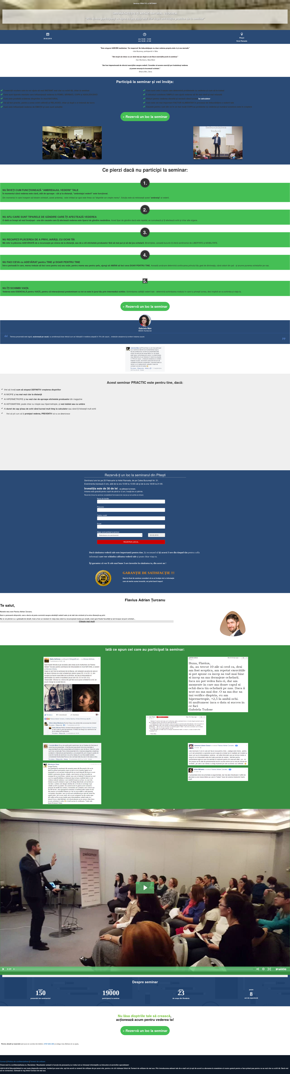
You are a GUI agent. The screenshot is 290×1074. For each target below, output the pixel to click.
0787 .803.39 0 (49, 1044)
